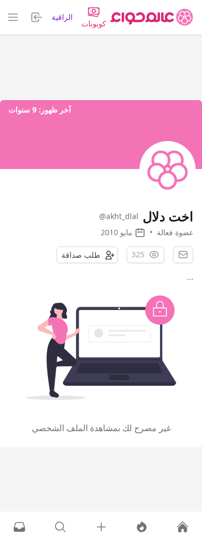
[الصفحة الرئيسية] (151, 17)
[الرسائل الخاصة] (19, 526)
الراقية (62, 17)
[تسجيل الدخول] (101, 526)
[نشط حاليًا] (141, 526)
